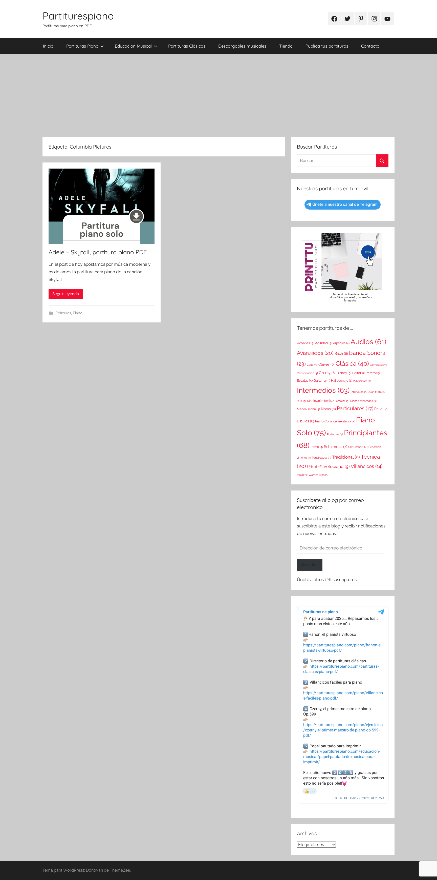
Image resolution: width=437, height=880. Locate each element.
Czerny (327, 373)
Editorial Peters (366, 373)
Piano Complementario (335, 421)
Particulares (355, 408)
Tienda (286, 46)
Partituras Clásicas (186, 46)
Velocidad (336, 466)
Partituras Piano (82, 46)
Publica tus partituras (326, 46)
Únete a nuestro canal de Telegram (345, 204)
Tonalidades (321, 457)
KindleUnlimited (320, 401)
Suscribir (309, 564)
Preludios (335, 434)
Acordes (305, 343)
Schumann (357, 447)
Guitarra (322, 380)
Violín (302, 474)
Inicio (48, 46)
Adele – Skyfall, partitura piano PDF (98, 252)
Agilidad (323, 343)
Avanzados (315, 353)
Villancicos (366, 466)
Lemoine (342, 400)
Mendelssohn (308, 409)
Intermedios (323, 390)
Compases (378, 364)
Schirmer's (335, 446)
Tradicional (346, 457)
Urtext (314, 467)
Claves (326, 364)
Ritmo (317, 447)
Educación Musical (133, 46)
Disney (344, 373)
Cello (312, 364)
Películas (63, 313)
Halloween (362, 380)
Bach (341, 354)
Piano (77, 313)
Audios (368, 342)
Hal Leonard (341, 380)
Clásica (352, 363)
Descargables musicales (242, 46)
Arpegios (341, 343)
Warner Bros (318, 474)
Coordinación (307, 373)
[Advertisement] (218, 95)
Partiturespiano (78, 15)
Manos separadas (363, 400)
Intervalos (359, 391)
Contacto (370, 46)
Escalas (305, 380)
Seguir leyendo (65, 294)
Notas (328, 409)
